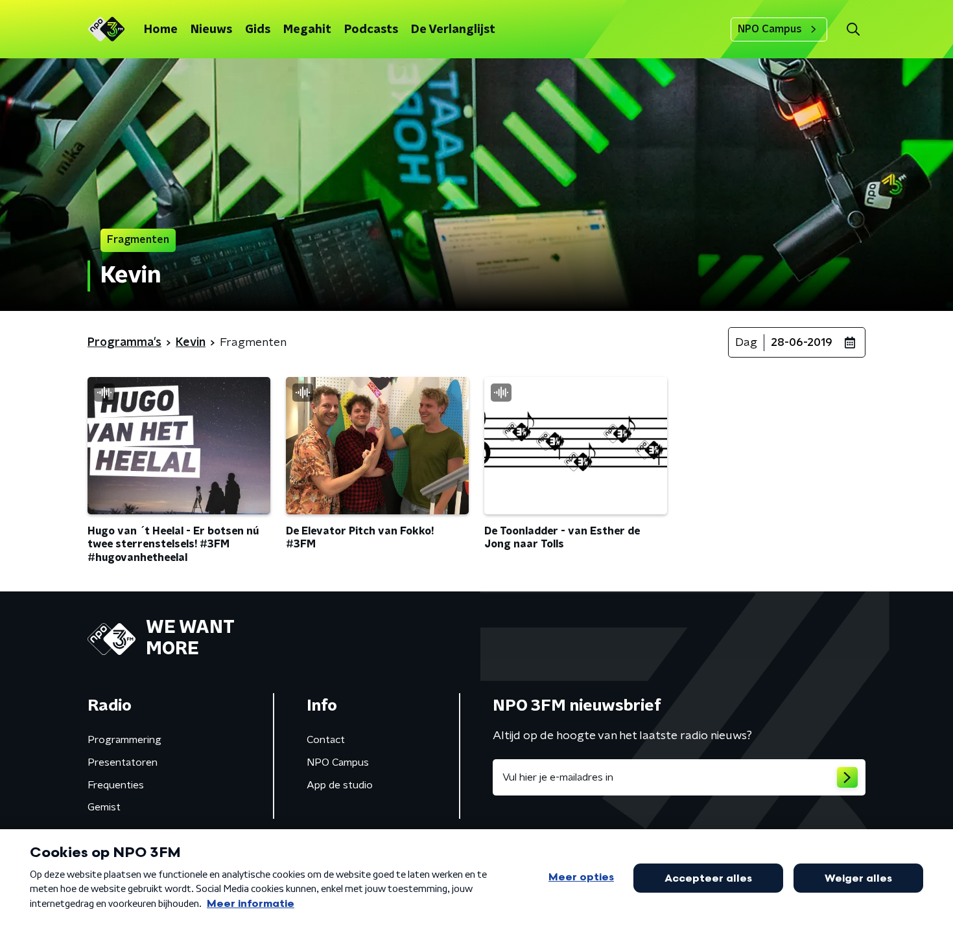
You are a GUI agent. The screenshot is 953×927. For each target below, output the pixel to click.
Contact (326, 740)
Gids (257, 30)
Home (161, 30)
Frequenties (116, 785)
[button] (852, 29)
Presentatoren (123, 762)
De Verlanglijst (453, 30)
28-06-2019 (801, 343)
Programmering (124, 740)
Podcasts (371, 30)
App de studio (340, 785)
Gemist (104, 807)
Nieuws (211, 30)
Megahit (307, 30)
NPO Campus (770, 29)
